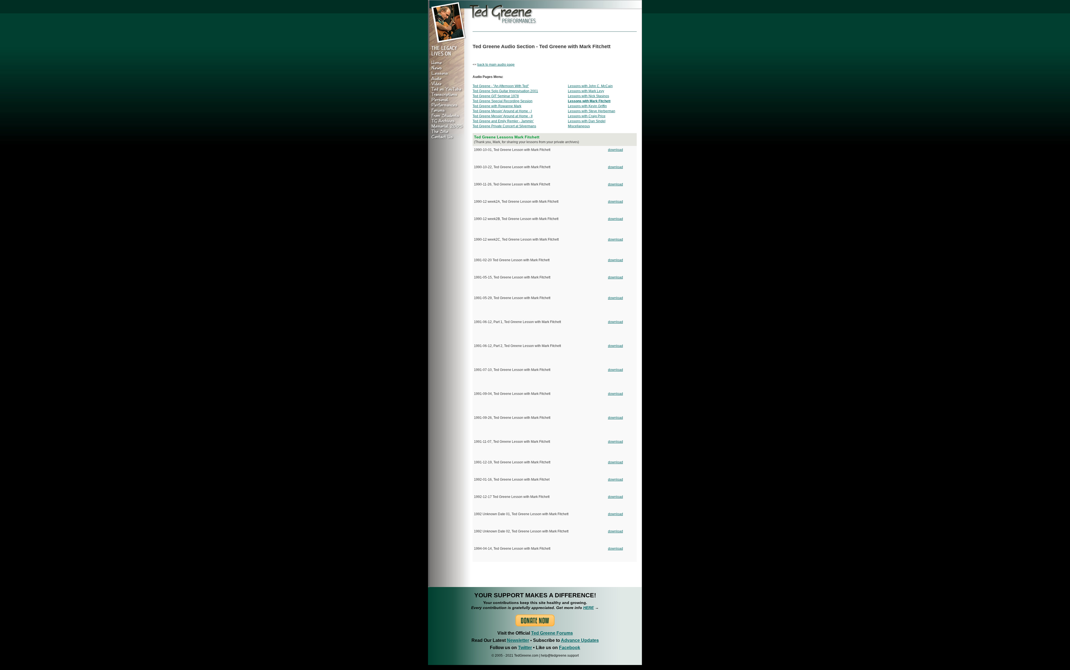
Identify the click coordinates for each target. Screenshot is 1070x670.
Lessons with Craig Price (586, 116)
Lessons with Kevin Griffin (587, 106)
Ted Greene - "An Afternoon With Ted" (501, 86)
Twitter (525, 647)
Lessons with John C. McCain (590, 86)
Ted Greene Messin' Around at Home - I (502, 111)
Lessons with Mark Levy (586, 91)
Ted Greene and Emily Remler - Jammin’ (503, 121)
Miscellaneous (579, 126)
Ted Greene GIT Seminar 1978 (496, 96)
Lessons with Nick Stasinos (588, 96)
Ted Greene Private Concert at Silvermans (504, 126)
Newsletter (518, 640)
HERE (588, 607)
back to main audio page (496, 65)
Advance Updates (580, 640)
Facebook (569, 647)
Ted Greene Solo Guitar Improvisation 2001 (505, 91)
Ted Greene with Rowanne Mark (497, 106)
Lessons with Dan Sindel (586, 121)
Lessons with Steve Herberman (591, 111)
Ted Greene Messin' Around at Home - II (502, 116)
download (615, 150)
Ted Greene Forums (552, 633)
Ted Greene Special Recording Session (502, 101)
